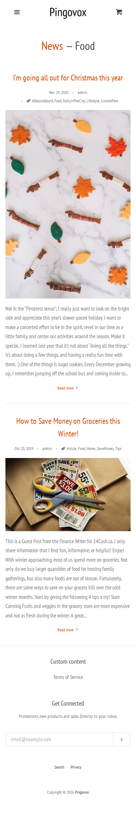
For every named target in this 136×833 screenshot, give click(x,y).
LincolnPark (109, 100)
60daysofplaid (42, 100)
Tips (118, 448)
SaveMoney (105, 448)
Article (72, 448)
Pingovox (82, 792)
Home (91, 448)
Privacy (76, 767)
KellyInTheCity (74, 100)
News (52, 45)
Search (59, 767)
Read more (66, 388)
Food (58, 100)
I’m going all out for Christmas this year (68, 77)
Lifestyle (92, 100)
